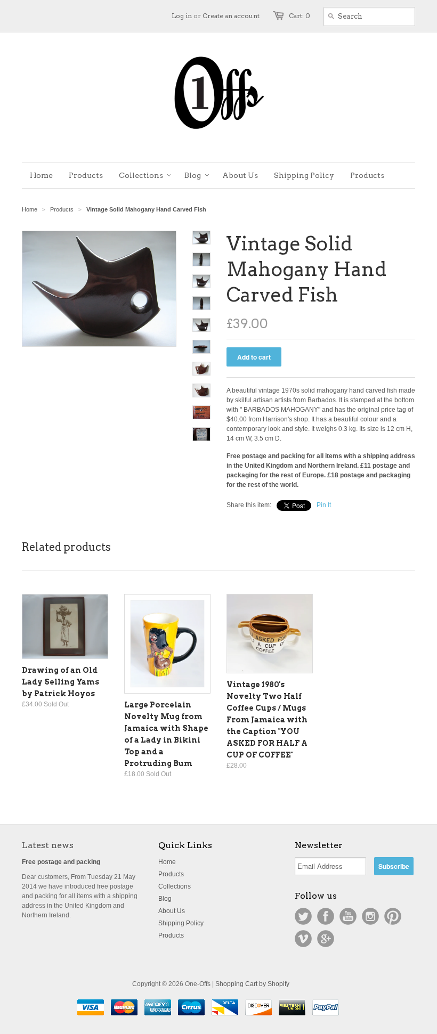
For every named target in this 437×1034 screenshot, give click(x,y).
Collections (174, 886)
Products (62, 209)
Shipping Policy (181, 923)
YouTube (348, 916)
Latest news (48, 845)
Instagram (370, 916)
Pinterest (392, 916)
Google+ (325, 938)
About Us (171, 911)
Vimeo (303, 938)
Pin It (324, 505)
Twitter (303, 916)
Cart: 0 (299, 16)
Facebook (325, 916)
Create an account (231, 16)
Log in (182, 16)
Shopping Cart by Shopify (252, 984)
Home (167, 862)
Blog (165, 898)
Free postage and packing (61, 862)
